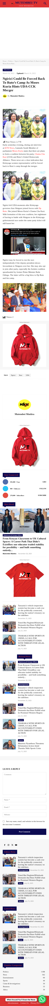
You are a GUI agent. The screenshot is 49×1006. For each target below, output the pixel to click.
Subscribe (42, 495)
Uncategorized (8, 613)
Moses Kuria (17, 151)
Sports (6, 643)
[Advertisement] (24, 33)
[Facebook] (5, 845)
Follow (42, 488)
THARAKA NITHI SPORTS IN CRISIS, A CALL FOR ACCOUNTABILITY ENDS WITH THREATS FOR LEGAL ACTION (31, 641)
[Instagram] (8, 845)
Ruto (20, 375)
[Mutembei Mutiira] (5, 96)
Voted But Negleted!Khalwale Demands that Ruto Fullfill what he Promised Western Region (31, 625)
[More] (36, 102)
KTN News (9, 148)
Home (5, 61)
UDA (27, 375)
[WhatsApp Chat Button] (42, 999)
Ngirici (13, 375)
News (5, 630)
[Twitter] (12, 845)
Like (44, 482)
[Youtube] (16, 845)
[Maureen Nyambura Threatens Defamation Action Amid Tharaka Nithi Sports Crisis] (9, 744)
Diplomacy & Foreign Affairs (13, 535)
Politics (10, 61)
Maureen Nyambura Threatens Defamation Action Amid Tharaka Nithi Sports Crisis (31, 745)
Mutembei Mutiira (17, 96)
